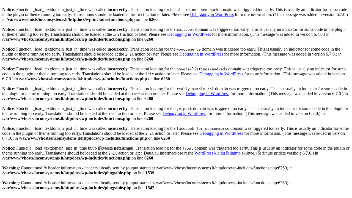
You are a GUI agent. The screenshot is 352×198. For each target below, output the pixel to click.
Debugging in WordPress (212, 14)
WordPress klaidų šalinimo (217, 153)
